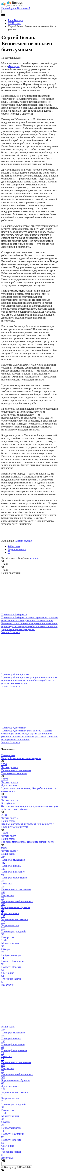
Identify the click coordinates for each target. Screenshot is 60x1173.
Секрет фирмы (23, 540)
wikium (34, 558)
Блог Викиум (15, 20)
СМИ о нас (14, 23)
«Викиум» (14, 66)
